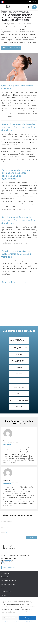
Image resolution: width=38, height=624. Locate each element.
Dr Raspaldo (5, 573)
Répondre (7, 444)
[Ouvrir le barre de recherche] (28, 7)
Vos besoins (5, 577)
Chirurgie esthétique (8, 584)
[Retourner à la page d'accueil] (7, 7)
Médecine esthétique (8, 580)
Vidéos (3, 595)
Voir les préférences (10, 618)
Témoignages (6, 591)
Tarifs (3, 588)
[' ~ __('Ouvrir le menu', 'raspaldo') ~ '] (34, 7)
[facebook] (27, 2)
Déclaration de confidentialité (24, 622)
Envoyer (31, 537)
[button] (3, 2)
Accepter (28, 618)
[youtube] (36, 2)
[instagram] (33, 2)
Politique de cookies (10, 622)
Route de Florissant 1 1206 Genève (15, 555)
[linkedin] (30, 2)
